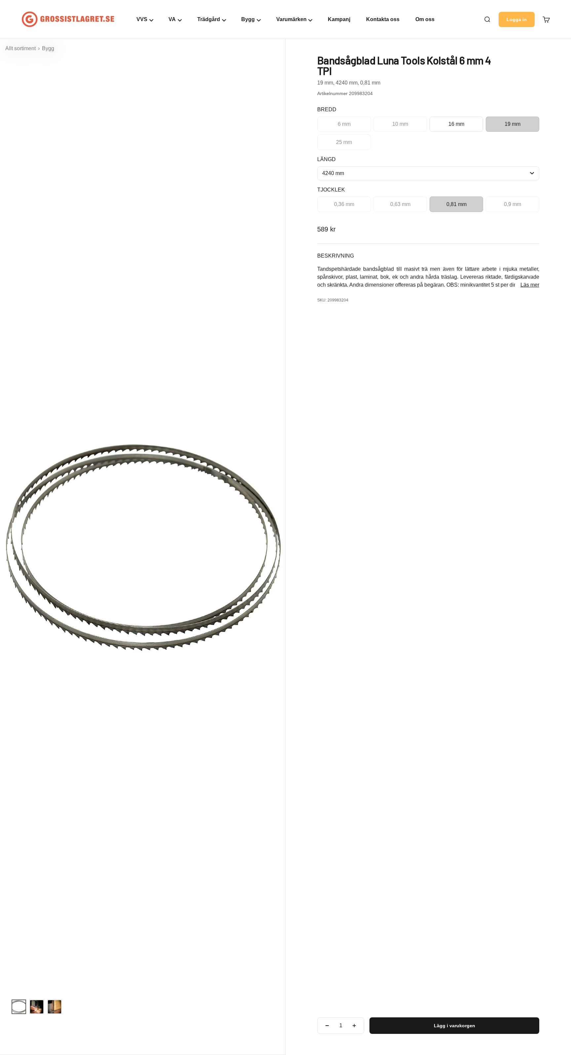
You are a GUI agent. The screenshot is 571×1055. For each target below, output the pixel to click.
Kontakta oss (383, 19)
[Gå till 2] (36, 1007)
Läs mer (529, 285)
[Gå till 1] (19, 1007)
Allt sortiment (21, 48)
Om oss (425, 19)
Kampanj (339, 19)
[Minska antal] (327, 1026)
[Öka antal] (354, 1026)
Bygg (48, 48)
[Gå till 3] (54, 1007)
